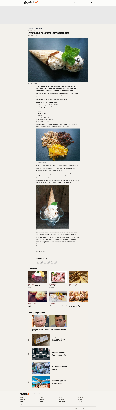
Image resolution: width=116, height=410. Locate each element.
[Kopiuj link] (55, 262)
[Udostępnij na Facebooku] (37, 262)
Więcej (81, 2)
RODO (60, 403)
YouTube (80, 403)
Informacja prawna (92, 408)
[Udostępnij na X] (41, 262)
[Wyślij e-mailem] (48, 262)
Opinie (55, 2)
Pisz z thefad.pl (62, 399)
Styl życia (74, 2)
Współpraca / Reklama (44, 403)
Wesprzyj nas (42, 404)
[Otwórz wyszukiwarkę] (91, 3)
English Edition (62, 401)
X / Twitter (80, 399)
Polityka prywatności (76, 408)
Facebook (80, 401)
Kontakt (41, 401)
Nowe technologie (64, 2)
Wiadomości (48, 2)
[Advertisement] (58, 14)
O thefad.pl (42, 399)
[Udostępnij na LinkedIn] (44, 262)
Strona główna (30, 28)
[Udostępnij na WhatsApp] (51, 262)
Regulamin (84, 408)
